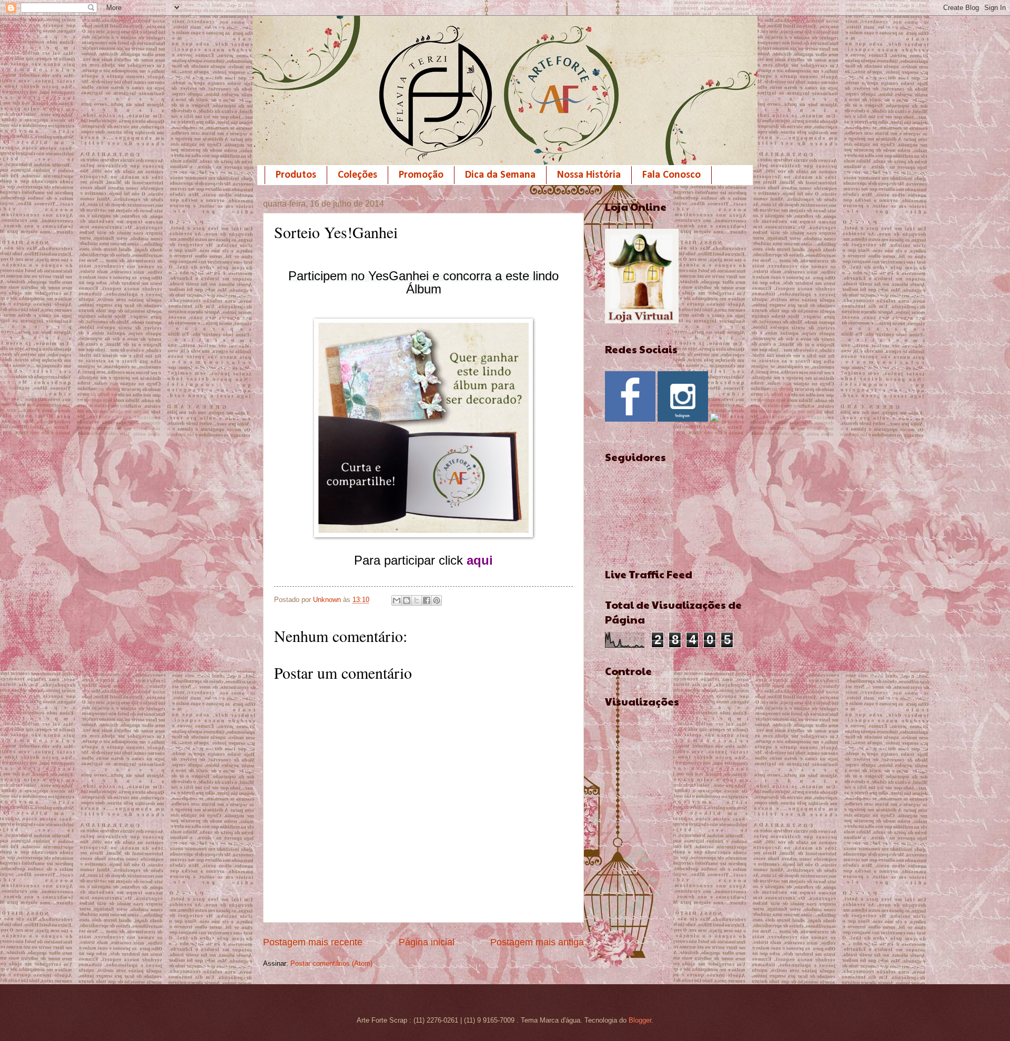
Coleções (357, 175)
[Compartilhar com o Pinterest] (436, 600)
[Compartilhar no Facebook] (426, 600)
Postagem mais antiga (537, 942)
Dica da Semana (500, 175)
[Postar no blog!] (406, 600)
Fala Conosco (671, 175)
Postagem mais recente (312, 942)
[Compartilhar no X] (416, 600)
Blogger (640, 1020)
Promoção (421, 175)
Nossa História (589, 175)
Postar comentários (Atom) (331, 963)
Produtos (296, 175)
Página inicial (426, 942)
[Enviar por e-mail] (396, 600)
